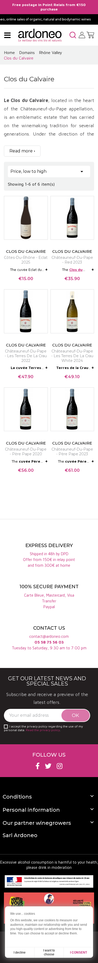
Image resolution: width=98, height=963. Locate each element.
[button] (73, 35)
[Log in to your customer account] (82, 34)
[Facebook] (38, 766)
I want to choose (49, 952)
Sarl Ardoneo (20, 835)
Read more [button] (21, 150)
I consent (78, 952)
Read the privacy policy (43, 730)
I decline (20, 952)
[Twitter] (48, 766)
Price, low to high (47, 171)
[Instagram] (59, 766)
